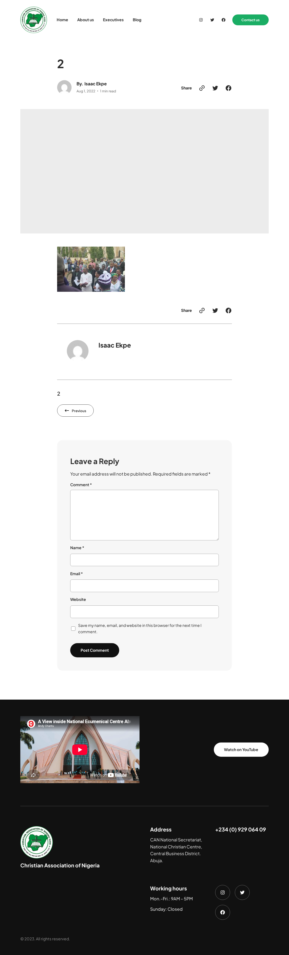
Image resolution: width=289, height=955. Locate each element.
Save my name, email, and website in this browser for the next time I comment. (139, 628)
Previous (79, 411)
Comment (81, 484)
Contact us (250, 20)
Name (77, 547)
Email (76, 573)
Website (78, 599)
